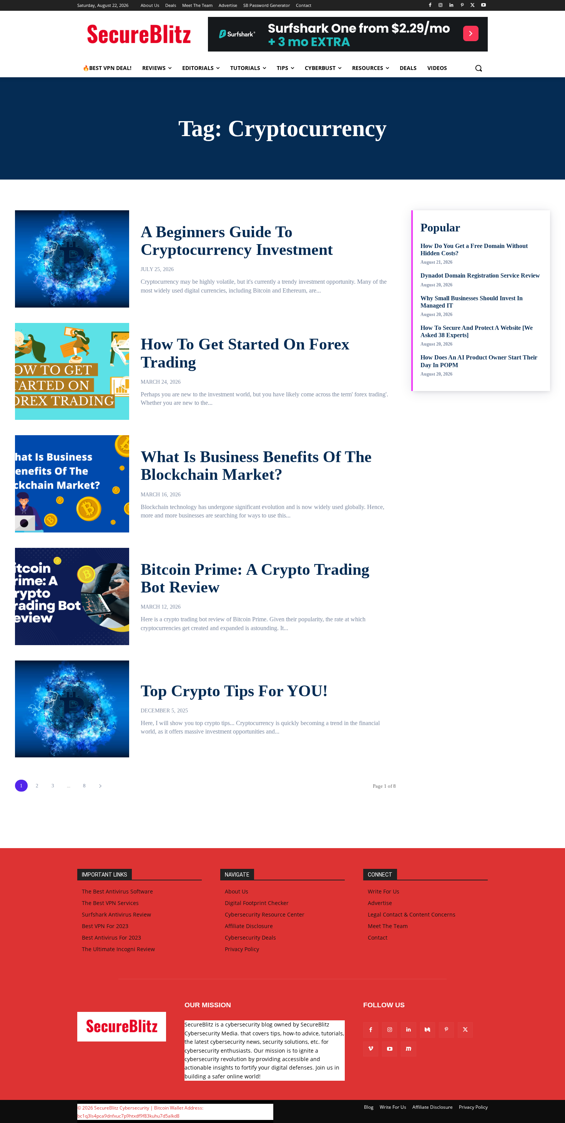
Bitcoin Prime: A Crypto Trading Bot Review (255, 578)
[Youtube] (483, 5)
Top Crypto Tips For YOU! (234, 691)
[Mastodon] (408, 1048)
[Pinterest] (462, 5)
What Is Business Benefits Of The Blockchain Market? (256, 465)
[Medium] (427, 1029)
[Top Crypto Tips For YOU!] (72, 709)
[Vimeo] (370, 1048)
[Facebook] (429, 5)
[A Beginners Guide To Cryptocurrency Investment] (72, 259)
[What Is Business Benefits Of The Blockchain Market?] (72, 483)
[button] (478, 68)
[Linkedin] (451, 5)
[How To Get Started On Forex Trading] (72, 371)
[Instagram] (440, 5)
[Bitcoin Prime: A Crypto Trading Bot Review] (72, 596)
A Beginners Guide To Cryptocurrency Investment (237, 240)
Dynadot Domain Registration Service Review (480, 275)
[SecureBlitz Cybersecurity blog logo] (138, 35)
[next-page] (100, 786)
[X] (472, 5)
